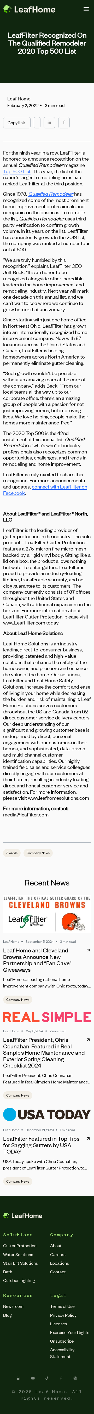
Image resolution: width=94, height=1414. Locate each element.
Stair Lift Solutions (20, 1263)
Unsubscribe (62, 1341)
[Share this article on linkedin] (49, 122)
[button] (17, 122)
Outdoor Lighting (19, 1280)
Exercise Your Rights (69, 1332)
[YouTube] (33, 1378)
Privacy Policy (63, 1315)
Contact (58, 1271)
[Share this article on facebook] (63, 122)
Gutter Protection (20, 1245)
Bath (7, 1271)
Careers (58, 1254)
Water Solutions (18, 1254)
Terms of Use (62, 1306)
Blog (7, 1315)
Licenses (58, 1323)
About (56, 1245)
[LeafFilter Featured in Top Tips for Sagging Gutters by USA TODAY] (47, 1114)
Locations (59, 1263)
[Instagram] (75, 1378)
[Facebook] (61, 1378)
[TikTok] (47, 1378)
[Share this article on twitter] (37, 120)
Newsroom (13, 1306)
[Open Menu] (86, 9)
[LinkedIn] (19, 1378)
